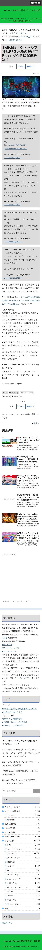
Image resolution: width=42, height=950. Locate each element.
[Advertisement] (21, 577)
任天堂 (4, 638)
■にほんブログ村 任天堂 (12, 712)
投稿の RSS (7, 923)
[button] (36, 791)
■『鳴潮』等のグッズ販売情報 (14, 722)
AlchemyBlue (18, 396)
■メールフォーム (9, 651)
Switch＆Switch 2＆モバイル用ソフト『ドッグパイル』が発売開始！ (20, 763)
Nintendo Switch (27, 393)
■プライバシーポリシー (12, 648)
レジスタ (7, 396)
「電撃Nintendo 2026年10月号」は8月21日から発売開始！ (20, 772)
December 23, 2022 (12, 158)
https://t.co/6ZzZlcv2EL (17, 145)
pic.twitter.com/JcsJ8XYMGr (15, 149)
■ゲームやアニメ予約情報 (13, 725)
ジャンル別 (14, 393)
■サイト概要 (7, 645)
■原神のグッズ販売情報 (12, 719)
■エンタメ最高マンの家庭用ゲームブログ (19, 709)
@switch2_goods (27, 37)
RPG (5, 393)
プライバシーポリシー (18, 33)
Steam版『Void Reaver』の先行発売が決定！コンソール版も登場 (19, 781)
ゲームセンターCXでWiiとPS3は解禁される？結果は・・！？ (19, 742)
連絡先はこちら (15, 40)
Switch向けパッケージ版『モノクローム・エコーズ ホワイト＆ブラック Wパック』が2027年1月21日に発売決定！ (21, 753)
